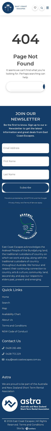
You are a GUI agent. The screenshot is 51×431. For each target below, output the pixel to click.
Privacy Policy (14, 203)
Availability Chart (11, 314)
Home (5, 297)
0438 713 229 (13, 354)
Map (4, 308)
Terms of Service (31, 203)
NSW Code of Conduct (15, 331)
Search (6, 302)
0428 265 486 (13, 348)
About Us (7, 320)
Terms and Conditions (14, 325)
